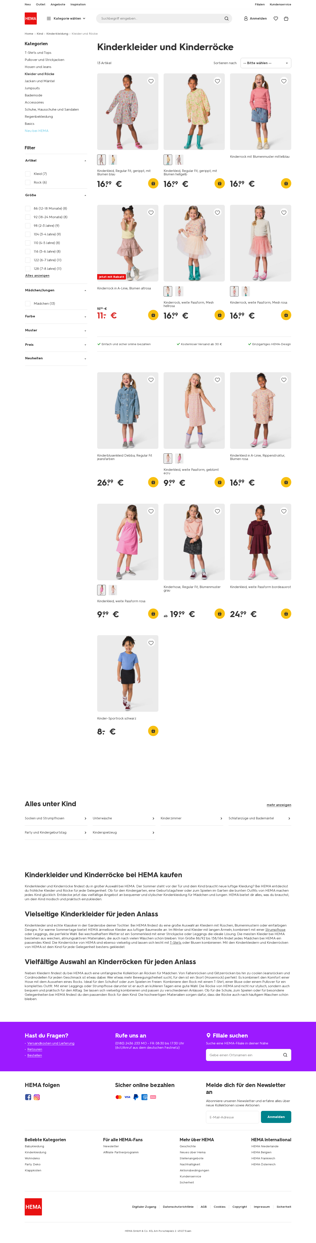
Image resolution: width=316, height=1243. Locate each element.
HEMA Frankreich (263, 1158)
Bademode (33, 95)
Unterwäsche (102, 818)
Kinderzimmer (171, 818)
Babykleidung (34, 1146)
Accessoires (34, 102)
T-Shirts (175, 942)
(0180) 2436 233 (127, 1043)
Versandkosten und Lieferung (50, 1043)
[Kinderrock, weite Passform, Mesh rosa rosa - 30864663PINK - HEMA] (179, 291)
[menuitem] (28, 4)
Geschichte (188, 1146)
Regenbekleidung (39, 116)
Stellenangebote (192, 1158)
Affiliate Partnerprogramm (121, 1152)
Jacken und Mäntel (40, 81)
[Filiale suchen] (285, 1055)
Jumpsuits (32, 88)
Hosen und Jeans (38, 67)
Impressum (262, 1207)
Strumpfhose (275, 930)
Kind (40, 34)
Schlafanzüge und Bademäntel (251, 818)
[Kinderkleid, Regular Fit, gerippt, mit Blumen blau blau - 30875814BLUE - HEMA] (101, 160)
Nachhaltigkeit (190, 1164)
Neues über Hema (193, 1152)
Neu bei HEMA (37, 131)
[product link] (127, 111)
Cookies (219, 1207)
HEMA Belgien (261, 1152)
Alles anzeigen (37, 275)
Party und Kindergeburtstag (45, 832)
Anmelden (276, 1117)
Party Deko (33, 1164)
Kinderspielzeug (105, 832)
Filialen (260, 4)
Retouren (34, 1049)
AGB (204, 1207)
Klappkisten (33, 1170)
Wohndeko (32, 1158)
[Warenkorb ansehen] (286, 18)
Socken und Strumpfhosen (44, 818)
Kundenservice (190, 1176)
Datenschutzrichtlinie (178, 1207)
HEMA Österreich (263, 1164)
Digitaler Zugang (144, 1207)
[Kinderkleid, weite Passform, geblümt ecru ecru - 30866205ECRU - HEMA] (168, 459)
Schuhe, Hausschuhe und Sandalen (52, 109)
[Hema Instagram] (37, 1097)
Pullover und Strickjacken (44, 60)
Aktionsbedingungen (194, 1170)
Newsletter (111, 1146)
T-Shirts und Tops (38, 53)
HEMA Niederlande (265, 1146)
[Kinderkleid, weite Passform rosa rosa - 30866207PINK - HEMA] (179, 459)
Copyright (239, 1207)
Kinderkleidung (57, 34)
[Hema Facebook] (28, 1097)
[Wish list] (276, 18)
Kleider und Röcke (39, 74)
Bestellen (34, 1055)
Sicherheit (187, 1182)
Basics (29, 124)
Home (29, 34)
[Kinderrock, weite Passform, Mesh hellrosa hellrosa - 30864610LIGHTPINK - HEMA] (168, 291)
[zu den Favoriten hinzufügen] (151, 81)
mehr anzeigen (279, 805)
